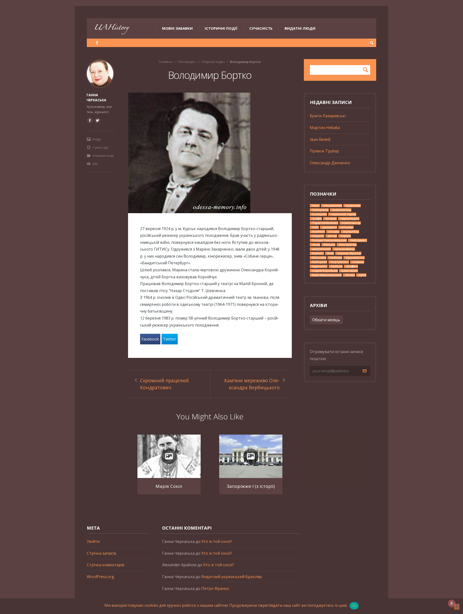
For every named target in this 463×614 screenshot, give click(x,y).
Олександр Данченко (330, 162)
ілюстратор (348, 244)
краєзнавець (345, 249)
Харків (346, 236)
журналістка (355, 257)
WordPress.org (100, 576)
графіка (352, 266)
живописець (341, 209)
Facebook (150, 339)
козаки (334, 231)
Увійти (93, 541)
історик (331, 218)
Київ (330, 253)
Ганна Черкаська (96, 97)
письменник (332, 205)
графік (317, 218)
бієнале (329, 244)
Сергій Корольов (325, 270)
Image (97, 139)
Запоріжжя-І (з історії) (251, 486)
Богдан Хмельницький (329, 240)
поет (316, 205)
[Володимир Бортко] (210, 153)
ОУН (315, 227)
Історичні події (221, 28)
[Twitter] (97, 120)
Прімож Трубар (324, 151)
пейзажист (358, 240)
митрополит (321, 249)
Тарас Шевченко (325, 223)
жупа (362, 275)
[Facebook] (97, 43)
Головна (165, 62)
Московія (319, 257)
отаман (358, 262)
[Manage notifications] (452, 603)
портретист (340, 262)
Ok (354, 605)
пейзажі (336, 257)
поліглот (318, 231)
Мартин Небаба (325, 127)
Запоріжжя (320, 209)
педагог (318, 236)
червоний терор (343, 214)
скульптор (351, 231)
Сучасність (260, 28)
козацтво (319, 214)
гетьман (347, 227)
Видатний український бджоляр (231, 576)
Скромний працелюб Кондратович (164, 384)
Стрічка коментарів (105, 564)
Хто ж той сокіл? (216, 541)
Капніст (318, 253)
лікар (316, 244)
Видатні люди (300, 28)
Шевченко (349, 270)
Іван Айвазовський (327, 275)
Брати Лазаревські (328, 115)
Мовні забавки (177, 28)
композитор (351, 223)
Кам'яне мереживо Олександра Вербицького (252, 384)
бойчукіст (319, 262)
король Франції (349, 253)
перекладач (349, 218)
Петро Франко (215, 588)
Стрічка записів (101, 553)
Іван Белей (320, 139)
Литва (350, 275)
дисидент (329, 227)
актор (332, 236)
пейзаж (337, 266)
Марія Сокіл (169, 486)
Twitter (169, 339)
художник (353, 205)
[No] (456, 607)
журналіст (319, 266)
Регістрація (186, 62)
